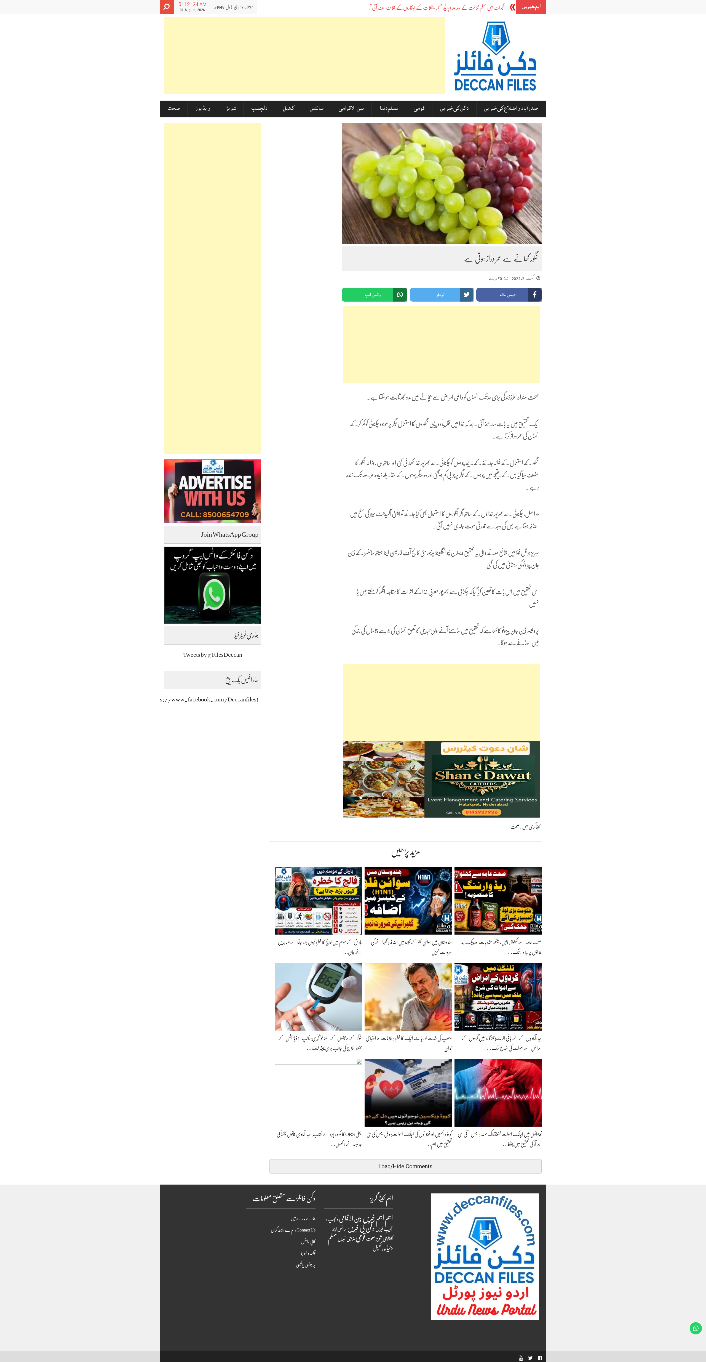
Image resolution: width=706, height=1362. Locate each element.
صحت (174, 109)
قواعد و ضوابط (308, 1253)
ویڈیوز (202, 109)
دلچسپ (259, 109)
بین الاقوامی (351, 109)
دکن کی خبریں (454, 109)
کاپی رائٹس (308, 1242)
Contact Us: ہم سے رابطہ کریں (293, 1230)
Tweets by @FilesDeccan (212, 654)
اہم (389, 1218)
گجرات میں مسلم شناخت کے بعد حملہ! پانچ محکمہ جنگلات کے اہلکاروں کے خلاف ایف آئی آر (436, 8)
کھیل (288, 109)
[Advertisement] (304, 55)
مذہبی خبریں (346, 1238)
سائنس (316, 109)
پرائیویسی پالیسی (305, 1265)
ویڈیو (384, 1249)
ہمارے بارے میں (303, 1218)
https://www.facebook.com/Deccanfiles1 (204, 699)
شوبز (231, 109)
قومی (419, 109)
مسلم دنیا (388, 109)
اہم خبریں (373, 1218)
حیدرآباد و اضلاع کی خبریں (511, 109)
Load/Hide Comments (405, 1166)
